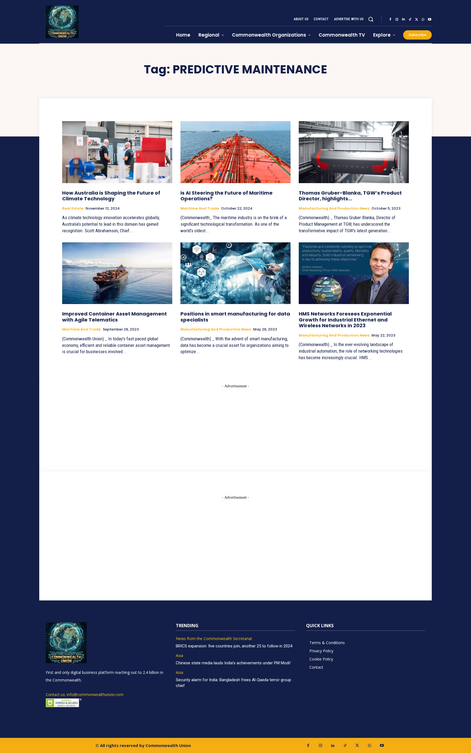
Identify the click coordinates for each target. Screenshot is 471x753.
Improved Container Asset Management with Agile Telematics (114, 316)
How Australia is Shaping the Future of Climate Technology (111, 195)
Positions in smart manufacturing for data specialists (235, 316)
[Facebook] (390, 19)
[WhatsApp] (423, 19)
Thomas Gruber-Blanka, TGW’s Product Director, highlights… (350, 195)
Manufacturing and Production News (334, 208)
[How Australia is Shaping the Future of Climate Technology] (117, 152)
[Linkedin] (403, 19)
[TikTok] (410, 19)
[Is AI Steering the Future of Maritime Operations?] (235, 152)
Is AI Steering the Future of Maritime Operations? (226, 195)
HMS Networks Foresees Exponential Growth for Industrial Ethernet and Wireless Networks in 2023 (345, 319)
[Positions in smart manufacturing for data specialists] (235, 273)
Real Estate (72, 208)
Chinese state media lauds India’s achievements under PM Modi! (234, 662)
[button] (370, 19)
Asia (179, 655)
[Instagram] (397, 19)
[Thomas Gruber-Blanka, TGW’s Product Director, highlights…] (354, 152)
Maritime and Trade (199, 208)
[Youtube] (429, 19)
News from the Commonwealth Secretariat (214, 638)
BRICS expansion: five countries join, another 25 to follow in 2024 (234, 646)
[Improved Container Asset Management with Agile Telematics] (117, 273)
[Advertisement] (235, 423)
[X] (416, 19)
